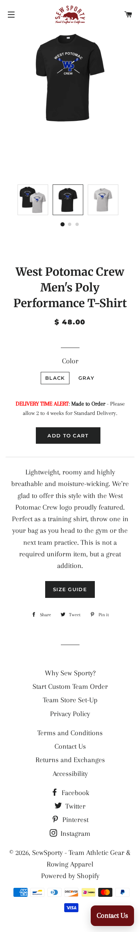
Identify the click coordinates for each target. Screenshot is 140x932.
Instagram (74, 833)
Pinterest (74, 820)
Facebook (74, 793)
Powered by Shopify (70, 876)
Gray (86, 378)
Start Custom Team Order (70, 686)
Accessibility (70, 774)
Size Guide (70, 589)
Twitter (74, 806)
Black (55, 378)
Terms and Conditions (70, 733)
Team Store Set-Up (70, 700)
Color (70, 361)
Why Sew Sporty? (70, 673)
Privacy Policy (70, 714)
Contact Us (70, 746)
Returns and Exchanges (70, 760)
